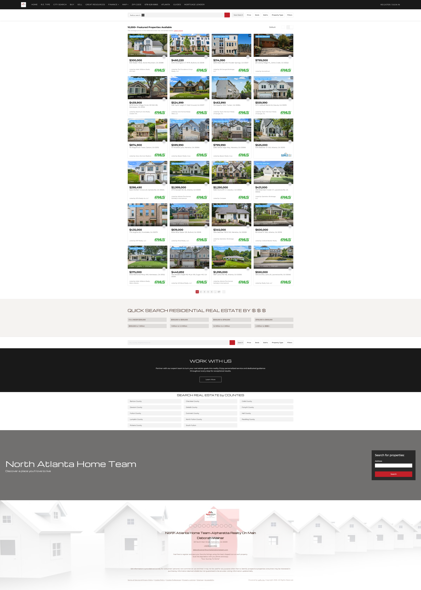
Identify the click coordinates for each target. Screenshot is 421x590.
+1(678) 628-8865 (210, 546)
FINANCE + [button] (113, 5)
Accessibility (209, 580)
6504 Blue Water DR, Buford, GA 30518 (186, 232)
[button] (23, 4)
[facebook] (190, 525)
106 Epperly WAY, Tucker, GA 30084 (226, 105)
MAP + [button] (125, 5)
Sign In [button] (396, 5)
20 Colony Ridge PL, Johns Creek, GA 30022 (272, 63)
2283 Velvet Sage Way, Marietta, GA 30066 (229, 147)
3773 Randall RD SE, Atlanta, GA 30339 (186, 190)
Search (240, 343)
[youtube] (212, 525)
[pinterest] (225, 525)
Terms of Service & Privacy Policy (140, 580)
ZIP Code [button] (136, 5)
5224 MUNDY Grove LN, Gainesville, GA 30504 (146, 190)
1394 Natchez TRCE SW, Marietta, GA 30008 (230, 232)
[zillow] (204, 525)
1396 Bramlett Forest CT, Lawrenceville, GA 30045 (271, 191)
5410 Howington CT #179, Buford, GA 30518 (187, 63)
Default (272, 27)
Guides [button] (177, 5)
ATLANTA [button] (165, 5)
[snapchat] (221, 525)
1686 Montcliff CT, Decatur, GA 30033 (227, 190)
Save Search (238, 15)
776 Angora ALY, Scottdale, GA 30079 (143, 232)
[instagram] (208, 525)
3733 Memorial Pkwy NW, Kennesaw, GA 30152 (147, 275)
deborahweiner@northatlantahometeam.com (210, 550)
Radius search (135, 15)
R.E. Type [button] (45, 5)
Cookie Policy (159, 580)
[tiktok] (217, 525)
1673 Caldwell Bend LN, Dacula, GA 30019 (271, 105)
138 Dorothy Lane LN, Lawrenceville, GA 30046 (273, 275)
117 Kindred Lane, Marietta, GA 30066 (185, 147)
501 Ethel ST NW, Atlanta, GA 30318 (268, 232)
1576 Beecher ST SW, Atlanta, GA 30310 (270, 147)
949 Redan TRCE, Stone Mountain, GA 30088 (146, 63)
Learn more (178, 31)
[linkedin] (195, 525)
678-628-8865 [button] (151, 5)
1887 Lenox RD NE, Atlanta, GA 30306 (227, 275)
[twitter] (199, 525)
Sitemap (200, 580)
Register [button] (386, 5)
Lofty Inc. (261, 580)
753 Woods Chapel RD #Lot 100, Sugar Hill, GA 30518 (189, 276)
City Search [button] (60, 5)
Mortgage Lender (194, 5)
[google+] (230, 525)
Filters (289, 15)
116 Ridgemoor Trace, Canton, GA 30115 (144, 147)
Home (34, 5)
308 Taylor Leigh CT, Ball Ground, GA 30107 (187, 105)
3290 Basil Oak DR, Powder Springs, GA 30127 (230, 63)
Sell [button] (80, 5)
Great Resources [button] (95, 5)
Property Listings (188, 580)
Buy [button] (72, 5)
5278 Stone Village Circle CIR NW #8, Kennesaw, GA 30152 (143, 106)
